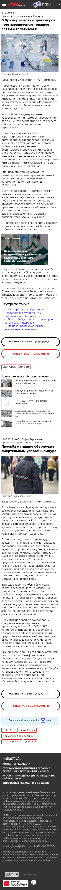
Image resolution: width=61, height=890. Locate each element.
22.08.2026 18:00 (10, 439)
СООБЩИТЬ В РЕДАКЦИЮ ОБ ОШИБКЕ (26, 783)
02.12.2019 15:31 (9, 13)
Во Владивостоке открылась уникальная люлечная (25, 327)
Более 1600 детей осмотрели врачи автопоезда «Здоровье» (30, 321)
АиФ (25, 74)
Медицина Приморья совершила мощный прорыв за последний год (35, 392)
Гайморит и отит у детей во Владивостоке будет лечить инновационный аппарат (24, 313)
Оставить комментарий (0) (30, 353)
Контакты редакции (16, 763)
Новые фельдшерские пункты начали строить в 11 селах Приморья (33, 422)
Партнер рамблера (29, 875)
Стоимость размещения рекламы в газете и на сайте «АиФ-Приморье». (26, 770)
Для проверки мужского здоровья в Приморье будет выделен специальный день (34, 413)
